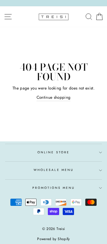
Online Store (53, 152)
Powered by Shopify (53, 239)
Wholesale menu (53, 170)
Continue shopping (54, 97)
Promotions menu (53, 188)
